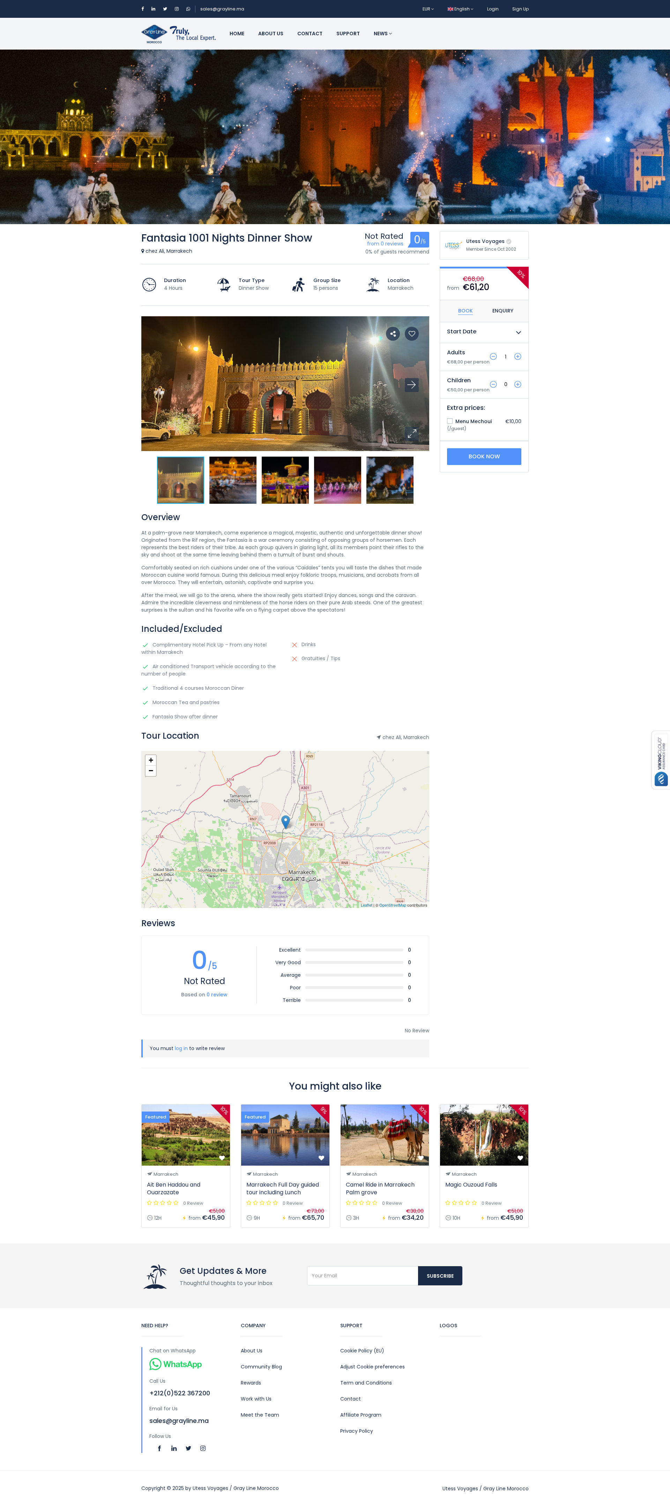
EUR (427, 9)
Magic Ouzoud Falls (471, 1185)
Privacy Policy (356, 1430)
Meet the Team (260, 1414)
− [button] (151, 770)
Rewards (251, 1382)
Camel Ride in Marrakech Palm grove (380, 1188)
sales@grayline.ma (222, 9)
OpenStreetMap (392, 905)
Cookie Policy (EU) (362, 1350)
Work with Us (256, 1398)
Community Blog (261, 1366)
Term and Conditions (366, 1382)
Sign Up (520, 9)
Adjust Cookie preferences (372, 1366)
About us (270, 33)
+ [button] (151, 760)
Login (493, 9)
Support (348, 33)
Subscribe (440, 1275)
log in (181, 1048)
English (462, 9)
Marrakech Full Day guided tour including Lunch (282, 1188)
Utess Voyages (485, 241)
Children (459, 380)
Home (237, 33)
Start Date (461, 331)
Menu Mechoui (473, 421)
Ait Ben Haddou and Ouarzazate (173, 1188)
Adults (456, 352)
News (381, 33)
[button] (412, 434)
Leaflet (366, 905)
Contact (309, 33)
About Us (251, 1350)
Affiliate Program (360, 1414)
